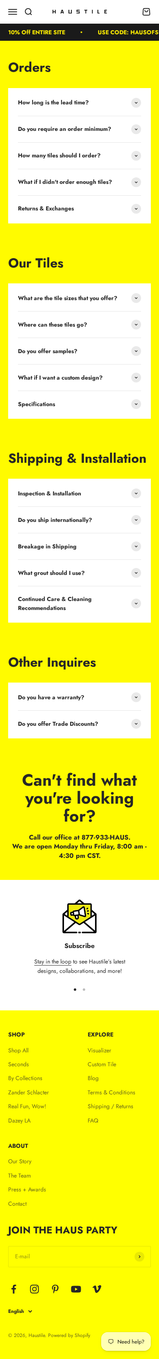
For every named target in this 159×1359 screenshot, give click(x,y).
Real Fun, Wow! (27, 1106)
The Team (19, 1175)
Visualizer (99, 1050)
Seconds (18, 1064)
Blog (93, 1078)
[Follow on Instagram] (34, 1289)
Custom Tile (102, 1064)
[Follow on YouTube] (76, 1289)
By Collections (25, 1078)
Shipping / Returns (110, 1106)
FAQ (93, 1120)
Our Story (19, 1161)
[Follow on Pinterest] (55, 1289)
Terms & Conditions (111, 1092)
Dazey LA (19, 1120)
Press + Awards (27, 1189)
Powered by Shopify (69, 1335)
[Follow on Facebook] (13, 1289)
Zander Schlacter (28, 1092)
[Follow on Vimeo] (96, 1289)
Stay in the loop (52, 961)
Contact (17, 1204)
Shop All (18, 1050)
